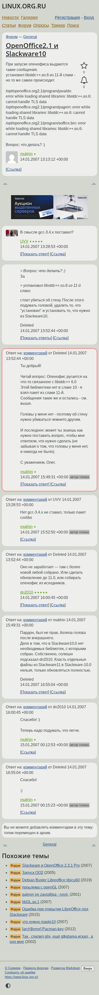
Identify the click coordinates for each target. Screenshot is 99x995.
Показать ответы (36, 338)
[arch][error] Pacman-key (43, 929)
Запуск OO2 (32, 873)
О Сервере (12, 968)
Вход (89, 17)
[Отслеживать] (84, 80)
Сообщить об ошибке (20, 972)
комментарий (35, 353)
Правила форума (35, 968)
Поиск (73, 25)
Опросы (41, 25)
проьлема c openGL (39, 887)
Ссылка (13, 169)
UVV (24, 241)
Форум (24, 25)
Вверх (87, 968)
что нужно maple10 (39, 922)
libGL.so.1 (30, 902)
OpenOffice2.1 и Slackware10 (32, 49)
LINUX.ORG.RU (24, 6)
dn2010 (26, 592)
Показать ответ (34, 254)
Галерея (29, 17)
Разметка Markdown (65, 968)
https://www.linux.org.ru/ (21, 977)
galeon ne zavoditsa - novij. (45, 894)
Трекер (58, 25)
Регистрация (67, 17)
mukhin (26, 154)
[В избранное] (84, 65)
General (30, 37)
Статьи (9, 25)
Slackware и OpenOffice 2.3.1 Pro (51, 865)
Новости (10, 17)
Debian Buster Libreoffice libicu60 (51, 880)
